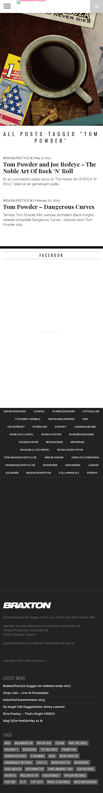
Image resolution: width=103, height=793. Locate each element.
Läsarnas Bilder (85, 427)
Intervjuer (40, 427)
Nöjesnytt (11, 749)
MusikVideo (81, 762)
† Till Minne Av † (69, 473)
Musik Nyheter (51, 434)
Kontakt (60, 427)
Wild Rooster (29, 775)
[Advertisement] (51, 69)
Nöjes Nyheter (69, 756)
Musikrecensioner (81, 434)
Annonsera (72, 465)
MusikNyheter (24, 743)
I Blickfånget (51, 775)
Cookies (39, 411)
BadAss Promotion (38, 473)
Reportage (77, 442)
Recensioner (54, 442)
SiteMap (92, 473)
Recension (29, 749)
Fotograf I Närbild (27, 419)
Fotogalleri (91, 411)
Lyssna (60, 743)
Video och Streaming (85, 457)
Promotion (69, 749)
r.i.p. (23, 782)
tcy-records (48, 749)
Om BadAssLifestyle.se (20, 465)
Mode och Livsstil (22, 434)
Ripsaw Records (75, 775)
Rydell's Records (58, 782)
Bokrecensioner (15, 411)
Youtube (10, 782)
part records (78, 743)
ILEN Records (85, 769)
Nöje (7, 743)
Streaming (37, 756)
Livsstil (42, 762)
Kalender (12, 473)
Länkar (93, 465)
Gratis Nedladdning (61, 419)
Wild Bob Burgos (85, 782)
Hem (85, 419)
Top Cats (37, 782)
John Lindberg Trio (60, 769)
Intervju (10, 775)
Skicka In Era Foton (70, 450)
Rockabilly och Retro (34, 450)
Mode (52, 756)
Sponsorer (50, 465)
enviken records (15, 756)
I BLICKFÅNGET (16, 427)
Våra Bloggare (53, 457)
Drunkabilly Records (18, 762)
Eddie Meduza (13, 769)
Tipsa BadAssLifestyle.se (20, 457)
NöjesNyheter (34, 769)
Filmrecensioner (63, 411)
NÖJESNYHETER (28, 442)
